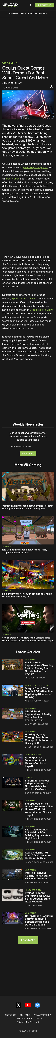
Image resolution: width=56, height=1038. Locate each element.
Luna (27, 905)
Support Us (44, 5)
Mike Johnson (32, 770)
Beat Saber (12, 178)
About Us (10, 1015)
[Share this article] (51, 86)
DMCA (39, 1018)
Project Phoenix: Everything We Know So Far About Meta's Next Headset (37, 897)
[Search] (31, 5)
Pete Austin (31, 678)
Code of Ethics (23, 1018)
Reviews (14, 13)
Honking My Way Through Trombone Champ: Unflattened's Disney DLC (27, 595)
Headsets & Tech (34, 890)
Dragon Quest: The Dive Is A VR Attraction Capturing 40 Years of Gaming (39, 692)
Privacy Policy (42, 1015)
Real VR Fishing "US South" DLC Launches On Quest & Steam (38, 855)
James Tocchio (33, 747)
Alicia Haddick (33, 701)
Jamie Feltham (12, 83)
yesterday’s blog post (35, 167)
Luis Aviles (31, 724)
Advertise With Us (28, 1022)
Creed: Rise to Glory (41, 309)
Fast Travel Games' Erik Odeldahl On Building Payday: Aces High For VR (38, 834)
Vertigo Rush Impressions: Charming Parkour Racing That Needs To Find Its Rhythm (27, 507)
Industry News (33, 754)
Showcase (41, 13)
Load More (28, 940)
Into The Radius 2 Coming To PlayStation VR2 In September (38, 875)
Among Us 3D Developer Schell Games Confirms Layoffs (35, 762)
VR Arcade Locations (36, 685)
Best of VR (26, 13)
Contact (25, 1015)
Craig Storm (32, 793)
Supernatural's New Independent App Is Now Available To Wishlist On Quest (37, 785)
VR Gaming (10, 63)
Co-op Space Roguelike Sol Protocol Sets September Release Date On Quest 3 (39, 920)
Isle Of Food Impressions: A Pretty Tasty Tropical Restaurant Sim (24, 551)
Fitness (29, 777)
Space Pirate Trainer (23, 298)
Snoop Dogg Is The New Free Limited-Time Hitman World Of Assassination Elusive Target (28, 639)
